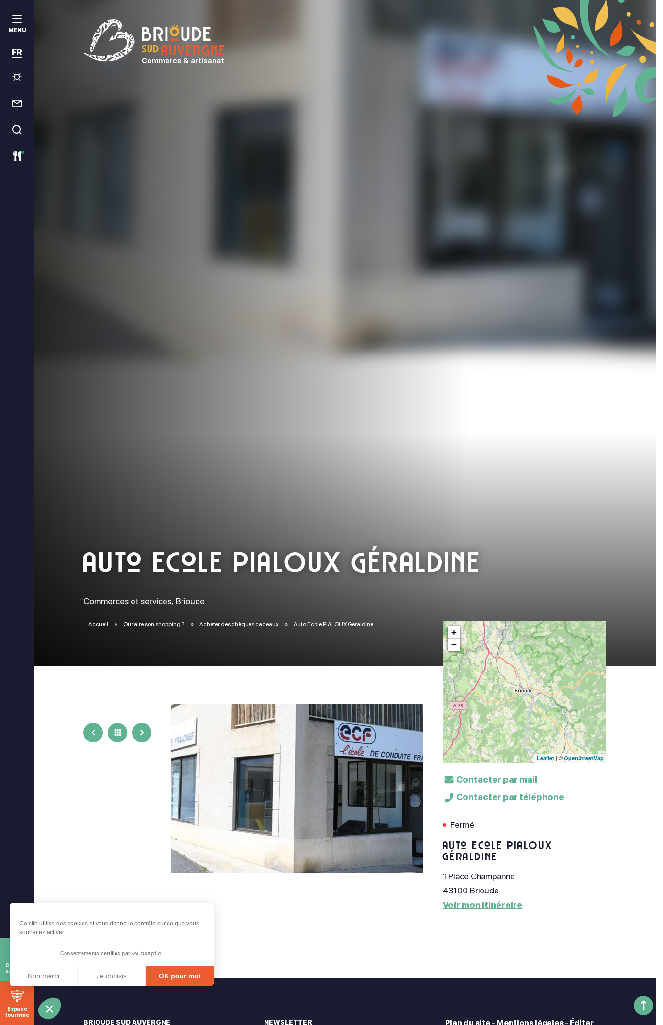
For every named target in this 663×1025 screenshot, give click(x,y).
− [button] (454, 644)
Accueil (98, 624)
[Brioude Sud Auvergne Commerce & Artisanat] (344, 41)
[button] (49, 1008)
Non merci (43, 976)
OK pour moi (179, 976)
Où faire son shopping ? (154, 624)
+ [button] (454, 632)
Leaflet (545, 758)
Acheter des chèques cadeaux (239, 624)
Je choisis (112, 976)
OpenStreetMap (584, 758)
